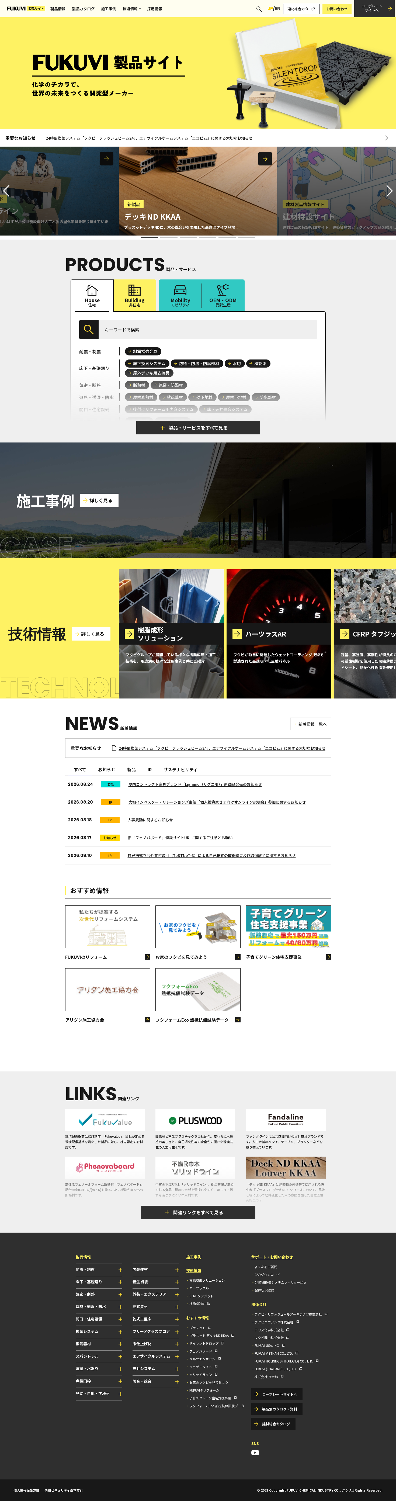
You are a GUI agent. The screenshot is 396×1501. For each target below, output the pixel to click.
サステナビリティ (181, 769)
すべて (80, 769)
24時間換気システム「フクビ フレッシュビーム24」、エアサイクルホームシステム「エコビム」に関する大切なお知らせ (149, 138)
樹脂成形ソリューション (207, 1280)
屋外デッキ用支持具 (151, 373)
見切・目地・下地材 (93, 1393)
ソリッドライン (200, 1374)
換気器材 (83, 1343)
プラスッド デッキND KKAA (209, 1335)
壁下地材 (204, 397)
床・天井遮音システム (227, 409)
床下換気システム (149, 363)
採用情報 (154, 8)
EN (277, 8)
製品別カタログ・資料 (279, 1409)
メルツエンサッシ (202, 1359)
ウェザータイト (200, 1366)
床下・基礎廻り (89, 1281)
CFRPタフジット (201, 1296)
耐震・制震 (85, 1269)
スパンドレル (87, 1356)
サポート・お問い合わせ (272, 1257)
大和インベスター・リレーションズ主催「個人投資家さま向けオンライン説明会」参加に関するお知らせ (217, 802)
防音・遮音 (142, 1381)
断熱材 (139, 385)
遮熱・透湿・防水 (91, 1306)
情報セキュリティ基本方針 (63, 1490)
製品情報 (57, 8)
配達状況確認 (264, 1290)
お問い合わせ (337, 8)
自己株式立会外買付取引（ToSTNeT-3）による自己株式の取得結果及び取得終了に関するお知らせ (212, 855)
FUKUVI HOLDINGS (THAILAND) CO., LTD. (284, 1361)
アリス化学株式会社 (269, 1329)
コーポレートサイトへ (371, 8)
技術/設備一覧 (199, 1303)
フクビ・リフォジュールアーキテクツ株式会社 (288, 1314)
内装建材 (140, 1269)
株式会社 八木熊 (266, 1376)
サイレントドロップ (203, 1343)
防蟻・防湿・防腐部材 (199, 363)
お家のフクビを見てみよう (208, 1382)
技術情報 (130, 8)
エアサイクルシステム (151, 1356)
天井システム (144, 1368)
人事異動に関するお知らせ (150, 819)
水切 (237, 363)
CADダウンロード (267, 1274)
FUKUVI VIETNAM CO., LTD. (274, 1353)
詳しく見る (100, 500)
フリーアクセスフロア (151, 1331)
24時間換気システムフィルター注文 (281, 1282)
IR (150, 769)
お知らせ (106, 769)
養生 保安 (140, 1281)
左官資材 (140, 1306)
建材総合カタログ (301, 8)
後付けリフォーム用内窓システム (163, 409)
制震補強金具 (145, 351)
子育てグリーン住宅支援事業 (210, 1398)
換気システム (87, 1331)
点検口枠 (83, 1381)
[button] (389, 191)
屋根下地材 (236, 397)
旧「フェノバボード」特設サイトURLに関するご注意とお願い (180, 837)
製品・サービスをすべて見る (198, 427)
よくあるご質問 (266, 1266)
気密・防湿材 (171, 385)
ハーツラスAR (199, 1288)
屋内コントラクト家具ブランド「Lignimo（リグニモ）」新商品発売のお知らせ (195, 784)
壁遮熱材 (175, 397)
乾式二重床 (142, 1319)
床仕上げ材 (142, 1343)
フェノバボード (200, 1351)
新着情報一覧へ (312, 724)
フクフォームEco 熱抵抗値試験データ (216, 1405)
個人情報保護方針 (26, 1490)
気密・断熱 (85, 1294)
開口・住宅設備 (89, 1319)
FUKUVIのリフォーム (204, 1390)
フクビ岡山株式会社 (269, 1337)
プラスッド (197, 1327)
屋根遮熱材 (143, 397)
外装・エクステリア (149, 1294)
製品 (131, 769)
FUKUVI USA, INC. (267, 1345)
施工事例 (108, 8)
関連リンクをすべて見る (198, 1212)
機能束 (260, 363)
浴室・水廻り (87, 1368)
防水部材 (268, 397)
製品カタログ (83, 8)
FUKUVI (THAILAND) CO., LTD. (276, 1369)
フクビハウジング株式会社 (274, 1322)
